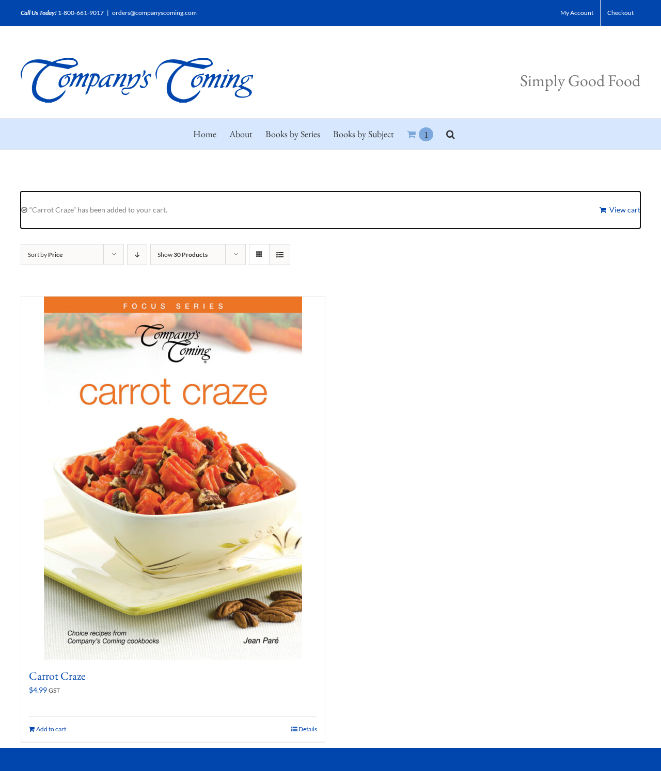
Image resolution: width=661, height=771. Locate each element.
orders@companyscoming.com (154, 13)
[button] (450, 134)
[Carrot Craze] (173, 478)
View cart (624, 209)
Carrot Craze (57, 675)
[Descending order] (137, 254)
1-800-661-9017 (81, 13)
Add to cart (51, 729)
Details (307, 729)
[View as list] (280, 254)
